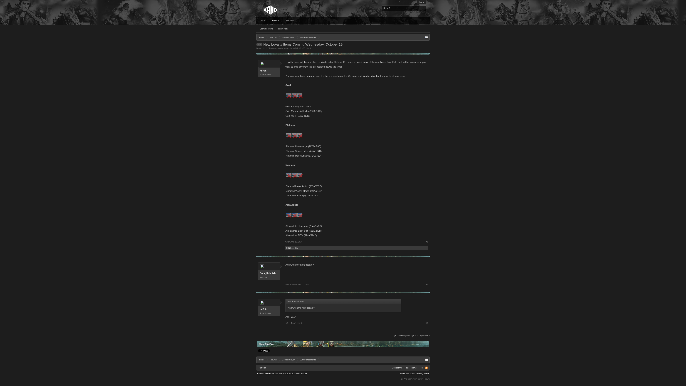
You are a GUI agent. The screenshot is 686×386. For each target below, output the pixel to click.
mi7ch (295, 48)
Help (407, 368)
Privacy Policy (422, 374)
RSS (426, 367)
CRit (288, 248)
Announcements (276, 48)
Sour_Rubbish (268, 273)
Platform (262, 368)
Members (290, 20)
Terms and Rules (407, 374)
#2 (427, 284)
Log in (421, 2)
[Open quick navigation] (426, 37)
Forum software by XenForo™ (282, 374)
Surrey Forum (423, 379)
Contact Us (397, 368)
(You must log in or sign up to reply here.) (412, 335)
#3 (427, 323)
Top (421, 368)
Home (262, 20)
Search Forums (266, 29)
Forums (275, 20)
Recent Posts (283, 29)
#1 (427, 242)
